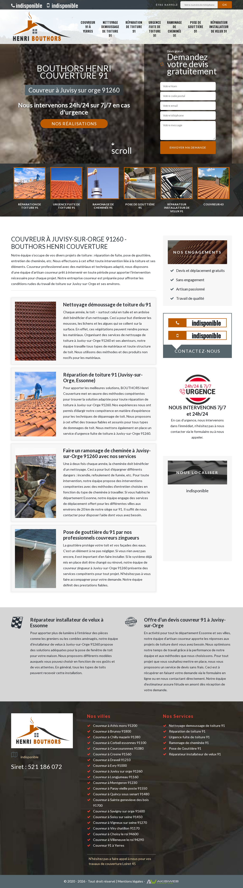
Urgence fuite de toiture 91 (155, 29)
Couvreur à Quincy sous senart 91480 (121, 794)
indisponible (29, 5)
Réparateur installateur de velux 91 (219, 26)
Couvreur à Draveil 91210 (112, 760)
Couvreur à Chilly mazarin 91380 (116, 737)
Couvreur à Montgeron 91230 (115, 783)
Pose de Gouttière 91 (195, 26)
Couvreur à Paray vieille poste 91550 (120, 788)
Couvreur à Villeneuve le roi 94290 (118, 840)
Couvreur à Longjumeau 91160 (115, 777)
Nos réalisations (74, 123)
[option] (29, 188)
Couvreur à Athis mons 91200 (115, 726)
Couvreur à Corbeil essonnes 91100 (119, 743)
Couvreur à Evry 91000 (110, 765)
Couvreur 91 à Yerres (88, 26)
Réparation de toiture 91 (134, 26)
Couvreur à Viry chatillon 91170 (116, 828)
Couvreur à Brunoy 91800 (112, 731)
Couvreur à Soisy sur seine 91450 (117, 817)
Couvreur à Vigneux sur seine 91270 (120, 822)
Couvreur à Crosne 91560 (112, 754)
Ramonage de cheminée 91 (174, 29)
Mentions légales (130, 881)
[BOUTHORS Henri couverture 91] (40, 27)
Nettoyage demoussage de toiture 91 (110, 29)
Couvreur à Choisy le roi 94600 (115, 834)
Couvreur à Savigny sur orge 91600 (119, 811)
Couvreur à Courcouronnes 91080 (118, 748)
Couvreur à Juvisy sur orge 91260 (117, 771)
